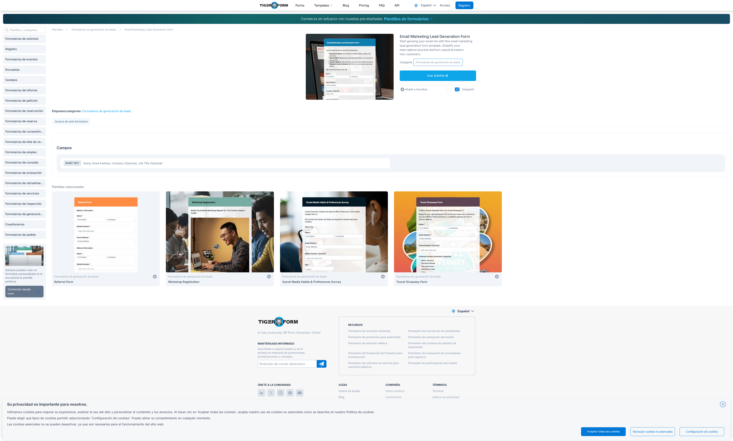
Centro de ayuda (349, 390)
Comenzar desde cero (19, 291)
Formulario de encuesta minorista (369, 331)
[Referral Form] (106, 238)
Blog (346, 5)
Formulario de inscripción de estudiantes (434, 331)
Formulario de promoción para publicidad (374, 337)
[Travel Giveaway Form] (448, 238)
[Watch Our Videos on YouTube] (300, 393)
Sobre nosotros (394, 390)
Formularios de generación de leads (94, 29)
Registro (464, 5)
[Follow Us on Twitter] (271, 393)
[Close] (723, 404)
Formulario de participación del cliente (432, 363)
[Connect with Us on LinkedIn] (261, 393)
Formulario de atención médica (367, 343)
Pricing (364, 5)
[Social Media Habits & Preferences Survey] (334, 238)
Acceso (445, 5)
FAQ (382, 5)
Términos (438, 390)
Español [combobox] (426, 5)
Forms (299, 5)
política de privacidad (445, 397)
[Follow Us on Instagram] (280, 393)
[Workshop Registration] (220, 238)
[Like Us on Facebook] (290, 393)
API (397, 5)
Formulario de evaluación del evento (431, 337)
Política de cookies (360, 412)
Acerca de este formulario (71, 121)
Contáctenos (393, 397)
